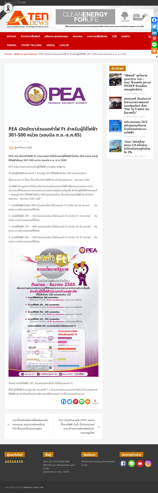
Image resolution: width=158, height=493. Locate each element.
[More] (87, 401)
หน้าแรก (11, 36)
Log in (64, 45)
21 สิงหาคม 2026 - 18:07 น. (135, 117)
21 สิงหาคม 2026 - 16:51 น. (135, 136)
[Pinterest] (75, 401)
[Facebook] (63, 401)
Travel (12, 45)
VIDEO (50, 45)
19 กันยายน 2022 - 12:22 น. (19, 141)
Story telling (31, 45)
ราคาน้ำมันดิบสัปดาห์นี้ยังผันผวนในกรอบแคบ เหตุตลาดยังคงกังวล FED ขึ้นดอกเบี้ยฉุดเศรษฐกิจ (30, 424)
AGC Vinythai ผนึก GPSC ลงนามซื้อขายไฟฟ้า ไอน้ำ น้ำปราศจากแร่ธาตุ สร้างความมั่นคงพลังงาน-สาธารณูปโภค (76, 426)
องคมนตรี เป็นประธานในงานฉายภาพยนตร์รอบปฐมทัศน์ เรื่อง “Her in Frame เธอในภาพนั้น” (137, 106)
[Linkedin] (154, 32)
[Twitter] (69, 401)
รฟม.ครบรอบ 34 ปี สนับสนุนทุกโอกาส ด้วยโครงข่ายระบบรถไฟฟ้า (135, 127)
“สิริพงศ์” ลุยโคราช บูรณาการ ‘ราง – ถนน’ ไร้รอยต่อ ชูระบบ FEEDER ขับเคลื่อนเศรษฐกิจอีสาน (137, 82)
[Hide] (157, 57)
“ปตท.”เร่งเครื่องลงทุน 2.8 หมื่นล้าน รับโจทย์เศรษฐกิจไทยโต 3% (137, 147)
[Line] (81, 401)
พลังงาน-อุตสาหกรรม (56, 36)
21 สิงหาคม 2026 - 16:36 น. (135, 156)
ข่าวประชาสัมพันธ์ (30, 36)
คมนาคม (77, 36)
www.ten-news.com (33, 487)
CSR (114, 36)
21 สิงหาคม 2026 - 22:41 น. (135, 93)
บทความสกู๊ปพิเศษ (97, 36)
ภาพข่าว (125, 36)
